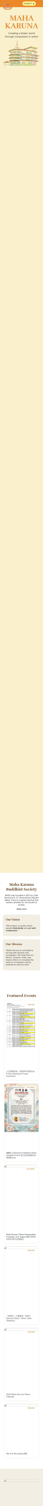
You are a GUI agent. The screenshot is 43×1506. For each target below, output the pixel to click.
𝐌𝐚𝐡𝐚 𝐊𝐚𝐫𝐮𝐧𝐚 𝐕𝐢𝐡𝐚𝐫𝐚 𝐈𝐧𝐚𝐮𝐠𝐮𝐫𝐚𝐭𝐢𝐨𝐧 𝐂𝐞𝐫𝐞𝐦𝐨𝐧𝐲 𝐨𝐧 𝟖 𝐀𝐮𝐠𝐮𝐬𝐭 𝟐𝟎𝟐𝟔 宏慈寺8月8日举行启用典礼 (21, 1236)
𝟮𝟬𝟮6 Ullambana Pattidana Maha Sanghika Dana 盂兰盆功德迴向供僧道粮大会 (21, 1155)
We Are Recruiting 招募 (16, 1453)
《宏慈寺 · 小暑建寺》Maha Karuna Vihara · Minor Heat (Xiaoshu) (18, 1318)
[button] (38, 4)
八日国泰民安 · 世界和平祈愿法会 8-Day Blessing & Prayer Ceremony (20, 1073)
